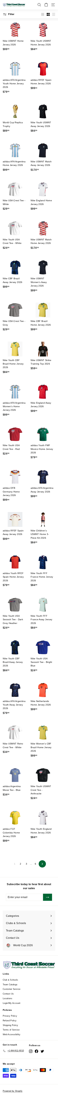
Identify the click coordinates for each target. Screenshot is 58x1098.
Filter (11, 14)
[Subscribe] (47, 897)
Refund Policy (10, 1020)
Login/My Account (11, 1003)
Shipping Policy (10, 1025)
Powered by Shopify (12, 1091)
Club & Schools (10, 980)
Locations (7, 998)
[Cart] (46, 5)
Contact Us (8, 994)
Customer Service (11, 989)
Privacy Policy (10, 1016)
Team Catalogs (10, 984)
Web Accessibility (11, 1034)
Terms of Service (11, 1030)
